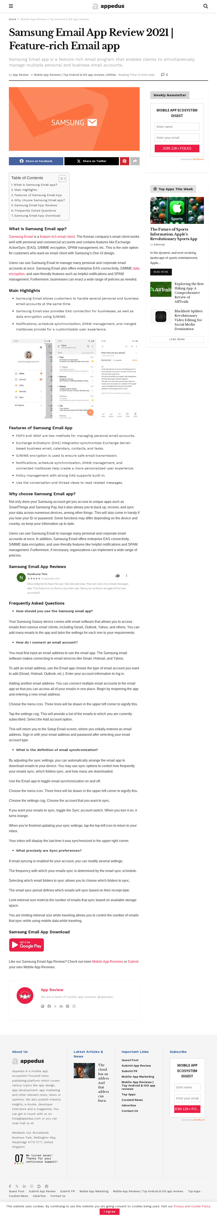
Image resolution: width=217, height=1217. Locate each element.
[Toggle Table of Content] (60, 178)
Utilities (111, 74)
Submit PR (129, 1071)
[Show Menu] (11, 6)
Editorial (159, 244)
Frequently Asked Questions (35, 210)
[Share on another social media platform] (135, 161)
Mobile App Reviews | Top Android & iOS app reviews (55, 19)
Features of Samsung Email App (38, 195)
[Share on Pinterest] (124, 161)
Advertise (129, 1105)
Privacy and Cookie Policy (192, 1206)
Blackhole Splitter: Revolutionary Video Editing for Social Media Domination (189, 320)
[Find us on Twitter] (17, 1186)
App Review (21, 74)
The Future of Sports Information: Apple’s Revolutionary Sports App (173, 234)
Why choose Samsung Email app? (39, 200)
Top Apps (129, 1094)
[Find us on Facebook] (10, 1186)
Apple (157, 220)
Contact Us (130, 1110)
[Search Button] (205, 6)
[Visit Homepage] (108, 6)
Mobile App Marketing (138, 1076)
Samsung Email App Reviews (35, 205)
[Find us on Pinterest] (46, 1186)
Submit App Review (136, 1065)
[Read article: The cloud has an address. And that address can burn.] (84, 1070)
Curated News (132, 1099)
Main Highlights (25, 190)
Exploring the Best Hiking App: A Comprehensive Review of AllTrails (189, 293)
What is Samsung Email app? (35, 185)
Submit (133, 961)
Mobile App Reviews (107, 961)
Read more (163, 271)
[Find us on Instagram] (31, 1186)
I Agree (109, 1211)
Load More (177, 339)
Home (12, 19)
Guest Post (130, 1060)
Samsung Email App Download (37, 215)
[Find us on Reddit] (39, 1186)
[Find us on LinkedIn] (24, 1186)
